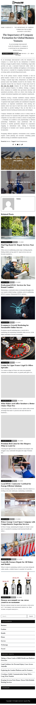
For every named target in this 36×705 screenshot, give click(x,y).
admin (19, 55)
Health (3, 633)
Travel (3, 649)
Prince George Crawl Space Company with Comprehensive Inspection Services (18, 523)
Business (4, 625)
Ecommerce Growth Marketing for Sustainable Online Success (15, 326)
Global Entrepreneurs (21, 141)
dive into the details (7, 86)
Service (16, 53)
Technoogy (4, 645)
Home (3, 637)
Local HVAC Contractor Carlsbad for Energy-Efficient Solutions (16, 485)
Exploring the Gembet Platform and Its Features (17, 670)
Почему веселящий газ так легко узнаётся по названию (15, 601)
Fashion (3, 629)
